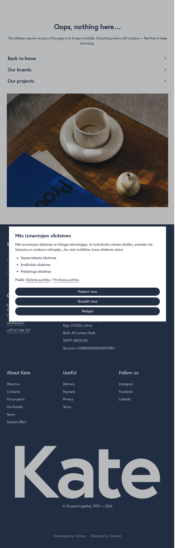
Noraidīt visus (87, 301)
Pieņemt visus (87, 291)
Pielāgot (87, 311)
